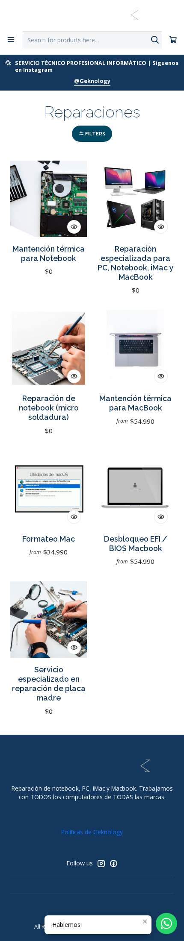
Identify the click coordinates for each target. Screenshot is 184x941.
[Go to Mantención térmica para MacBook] (135, 348)
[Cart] (173, 40)
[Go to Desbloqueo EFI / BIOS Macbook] (135, 489)
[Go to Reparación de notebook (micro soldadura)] (48, 348)
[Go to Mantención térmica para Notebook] (48, 199)
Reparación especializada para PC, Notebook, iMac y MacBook (136, 262)
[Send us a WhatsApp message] (166, 923)
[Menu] (11, 39)
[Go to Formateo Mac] (48, 489)
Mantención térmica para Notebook (48, 253)
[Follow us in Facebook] (113, 863)
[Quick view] (74, 227)
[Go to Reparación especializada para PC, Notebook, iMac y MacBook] (135, 199)
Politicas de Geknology (92, 832)
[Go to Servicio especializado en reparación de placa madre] (48, 619)
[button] (92, 134)
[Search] (155, 39)
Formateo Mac (48, 538)
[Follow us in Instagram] (101, 863)
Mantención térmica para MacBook (135, 403)
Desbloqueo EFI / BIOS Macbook (135, 543)
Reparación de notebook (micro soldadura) (49, 408)
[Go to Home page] (92, 14)
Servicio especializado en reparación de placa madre (49, 683)
